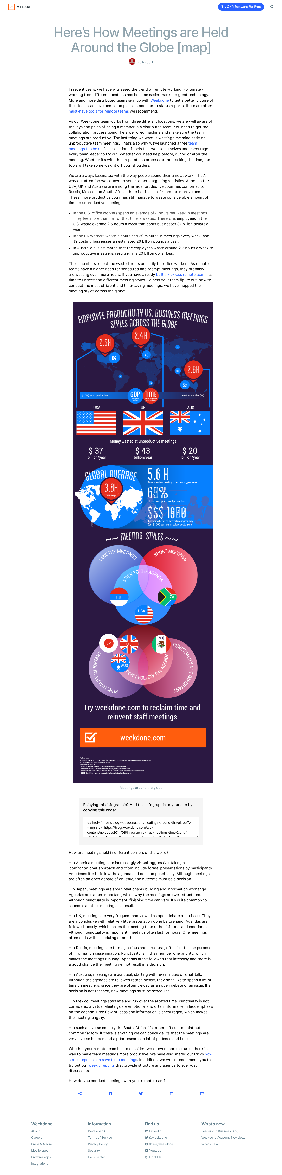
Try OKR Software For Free (241, 7)
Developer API (98, 1131)
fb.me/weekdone (161, 1144)
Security (94, 1150)
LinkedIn (155, 1131)
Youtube (155, 1150)
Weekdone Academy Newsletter (224, 1137)
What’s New (209, 1144)
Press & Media (41, 1144)
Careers (37, 1137)
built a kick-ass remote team (180, 274)
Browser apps (41, 1157)
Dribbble (155, 1157)
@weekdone (158, 1137)
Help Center (96, 1157)
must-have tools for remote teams (99, 111)
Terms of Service (100, 1137)
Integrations (39, 1164)
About (35, 1131)
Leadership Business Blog (219, 1131)
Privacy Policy (98, 1144)
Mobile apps (39, 1150)
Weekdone (159, 100)
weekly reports (101, 1065)
